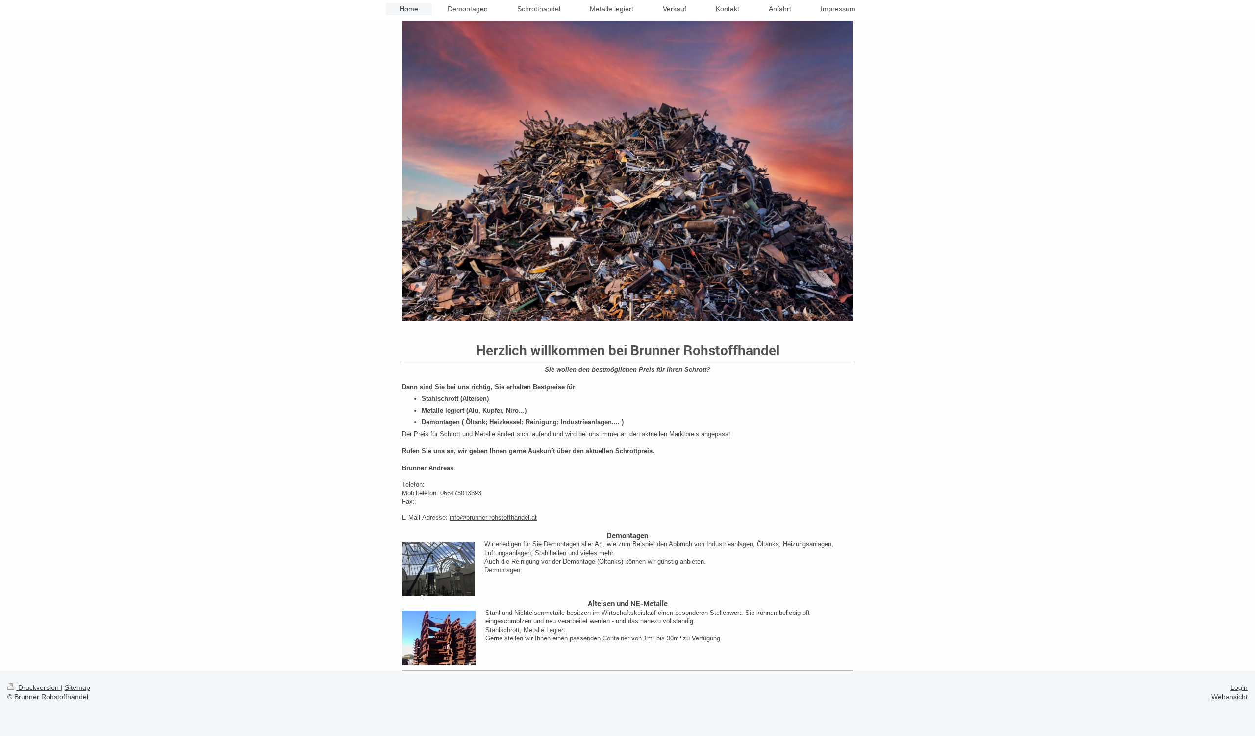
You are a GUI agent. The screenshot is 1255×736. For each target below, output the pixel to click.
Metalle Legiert (544, 630)
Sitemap (77, 687)
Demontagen (502, 570)
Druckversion (38, 687)
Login (1239, 687)
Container (615, 638)
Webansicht (1229, 697)
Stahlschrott (502, 630)
